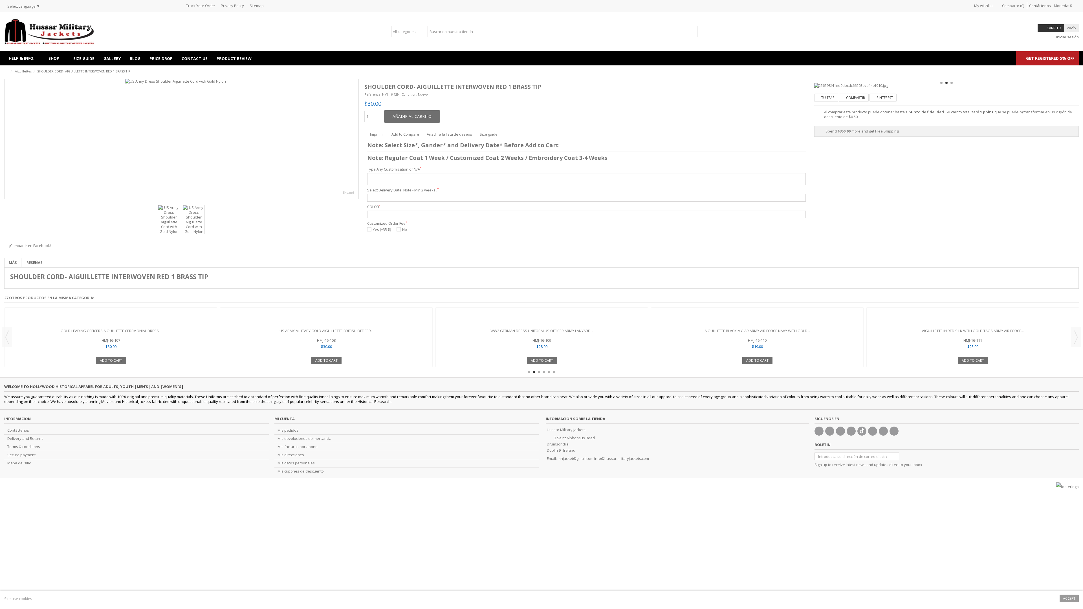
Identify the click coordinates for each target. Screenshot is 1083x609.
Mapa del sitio (19, 463)
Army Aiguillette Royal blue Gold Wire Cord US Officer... (972, 330)
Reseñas (35, 262)
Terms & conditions (23, 446)
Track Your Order (200, 5)
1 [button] (941, 83)
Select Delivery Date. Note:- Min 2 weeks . (403, 190)
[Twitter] (829, 431)
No (404, 229)
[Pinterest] (872, 431)
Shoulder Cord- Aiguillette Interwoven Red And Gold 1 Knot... (542, 330)
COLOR (373, 206)
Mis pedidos (288, 430)
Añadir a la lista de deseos (449, 134)
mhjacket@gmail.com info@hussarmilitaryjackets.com (603, 458)
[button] (56, 58)
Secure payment (21, 455)
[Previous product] (1070, 70)
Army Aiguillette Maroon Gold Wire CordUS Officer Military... (757, 330)
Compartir (855, 97)
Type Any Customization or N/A (394, 169)
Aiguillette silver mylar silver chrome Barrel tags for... (111, 330)
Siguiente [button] (356, 139)
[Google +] (840, 431)
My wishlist (983, 5)
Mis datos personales (296, 463)
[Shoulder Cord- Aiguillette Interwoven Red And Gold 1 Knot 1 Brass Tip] (541, 318)
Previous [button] (7, 337)
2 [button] (946, 83)
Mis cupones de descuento (301, 471)
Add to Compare (405, 134)
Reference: (372, 94)
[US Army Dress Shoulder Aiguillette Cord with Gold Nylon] (181, 139)
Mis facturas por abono (298, 446)
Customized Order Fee (387, 223)
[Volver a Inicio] (6, 71)
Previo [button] (7, 139)
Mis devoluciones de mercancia (304, 438)
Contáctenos (1040, 5)
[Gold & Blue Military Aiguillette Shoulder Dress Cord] (326, 318)
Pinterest (884, 97)
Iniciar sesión (1067, 36)
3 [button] (951, 83)
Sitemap (257, 5)
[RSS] (894, 431)
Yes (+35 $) (382, 229)
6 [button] (554, 372)
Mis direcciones (291, 455)
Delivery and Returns (25, 438)
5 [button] (549, 372)
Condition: (409, 94)
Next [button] (1076, 337)
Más (13, 262)
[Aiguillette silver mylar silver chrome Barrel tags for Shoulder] (110, 318)
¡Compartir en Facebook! (30, 245)
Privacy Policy (232, 5)
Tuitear (827, 97)
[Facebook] (819, 431)
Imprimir (376, 134)
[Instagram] (883, 431)
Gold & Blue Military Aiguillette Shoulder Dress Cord (326, 330)
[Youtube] (851, 431)
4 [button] (544, 372)
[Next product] (1076, 70)
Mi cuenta (284, 418)
